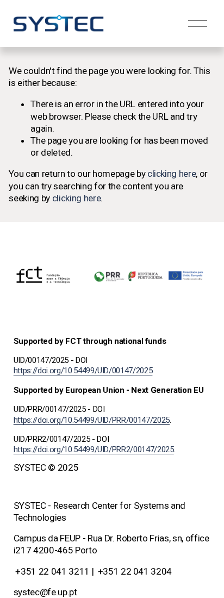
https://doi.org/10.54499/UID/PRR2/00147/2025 (94, 449)
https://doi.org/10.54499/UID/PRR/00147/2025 (92, 420)
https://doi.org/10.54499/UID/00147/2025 (83, 370)
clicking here (171, 173)
